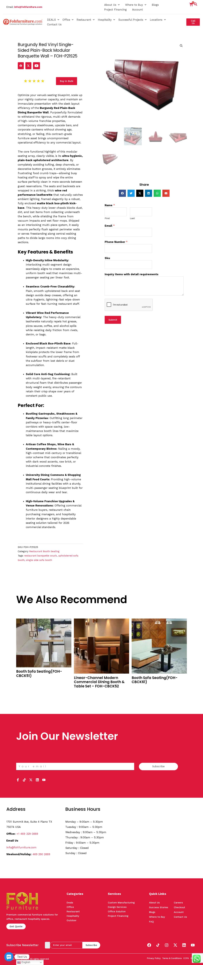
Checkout (179, 907)
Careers (178, 902)
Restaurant (84, 19)
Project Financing (115, 9)
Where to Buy (134, 4)
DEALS (51, 19)
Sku (107, 258)
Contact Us (54, 24)
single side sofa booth (39, 560)
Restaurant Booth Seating (44, 551)
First (107, 218)
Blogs (155, 4)
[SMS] (9, 956)
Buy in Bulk (23, 682)
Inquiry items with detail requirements (131, 274)
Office (66, 19)
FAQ (151, 921)
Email (110, 225)
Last (132, 218)
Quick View (23, 686)
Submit (112, 319)
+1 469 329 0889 (27, 833)
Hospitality (105, 19)
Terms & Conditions (172, 958)
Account (137, 9)
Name (110, 205)
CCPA (186, 958)
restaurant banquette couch (40, 555)
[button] (195, 4)
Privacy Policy (154, 958)
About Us (110, 4)
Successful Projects (130, 19)
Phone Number (116, 241)
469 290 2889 (41, 854)
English (25, 962)
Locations (156, 19)
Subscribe (91, 945)
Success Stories (158, 907)
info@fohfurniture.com (28, 7)
